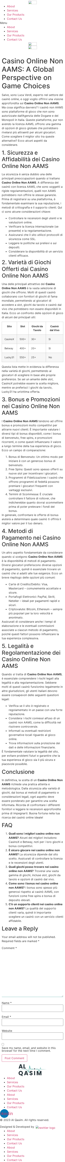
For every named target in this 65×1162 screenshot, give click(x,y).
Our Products (15, 14)
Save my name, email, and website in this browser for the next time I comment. (29, 1049)
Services (12, 10)
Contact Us (14, 18)
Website (7, 1030)
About (11, 6)
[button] (32, 23)
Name (7, 1002)
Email (6, 1016)
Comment (9, 948)
